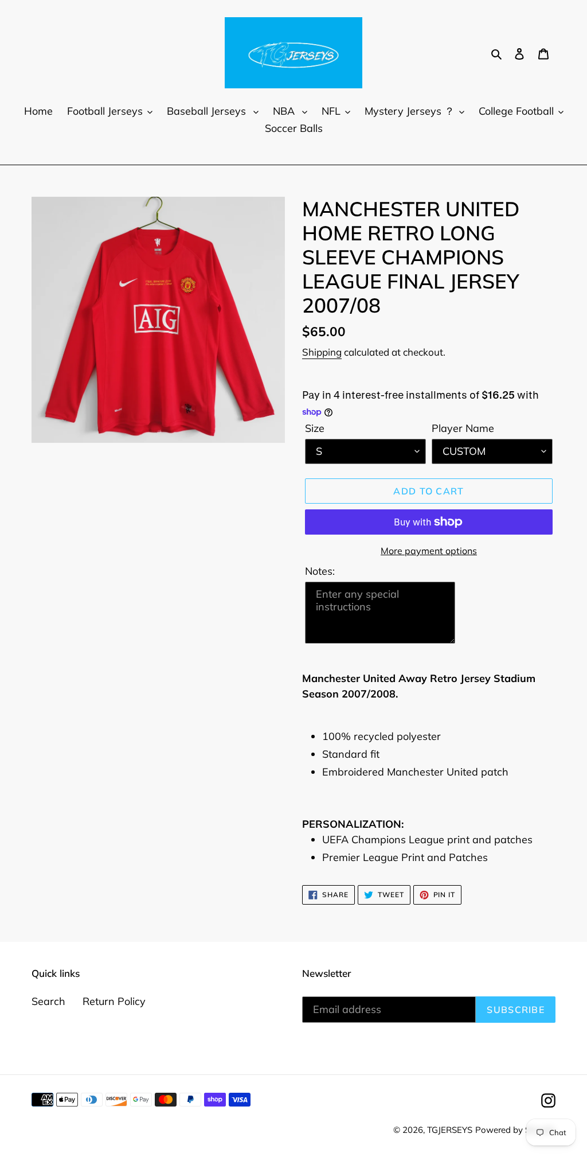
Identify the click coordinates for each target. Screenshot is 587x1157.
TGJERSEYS (449, 1129)
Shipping (322, 352)
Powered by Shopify (515, 1129)
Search (48, 1001)
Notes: (320, 571)
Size (314, 428)
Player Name (463, 428)
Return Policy (114, 1001)
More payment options (429, 550)
